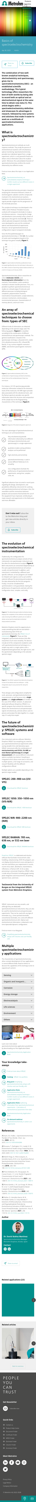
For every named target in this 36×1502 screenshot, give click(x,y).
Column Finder (11, 1445)
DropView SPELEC (8, 855)
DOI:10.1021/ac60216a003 (19, 1153)
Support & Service (26, 11)
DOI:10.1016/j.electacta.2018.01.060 (17, 1168)
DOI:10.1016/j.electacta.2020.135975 (20, 1193)
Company (27, 15)
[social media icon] (5, 1462)
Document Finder (11, 1431)
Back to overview (18, 1366)
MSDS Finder (10, 1438)
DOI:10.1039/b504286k (14, 1142)
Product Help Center (12, 1428)
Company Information (10, 1486)
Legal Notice (7, 1482)
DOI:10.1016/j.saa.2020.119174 (18, 1213)
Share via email (11, 64)
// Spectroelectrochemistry (14, 1306)
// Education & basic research (14, 1309)
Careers (28, 17)
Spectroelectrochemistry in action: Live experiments (19, 1121)
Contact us (9, 1425)
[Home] (12, 5)
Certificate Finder (11, 1435)
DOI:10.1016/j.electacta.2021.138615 (20, 1180)
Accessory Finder (11, 1448)
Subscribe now (14, 1408)
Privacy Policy (7, 1479)
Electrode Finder (11, 1441)
